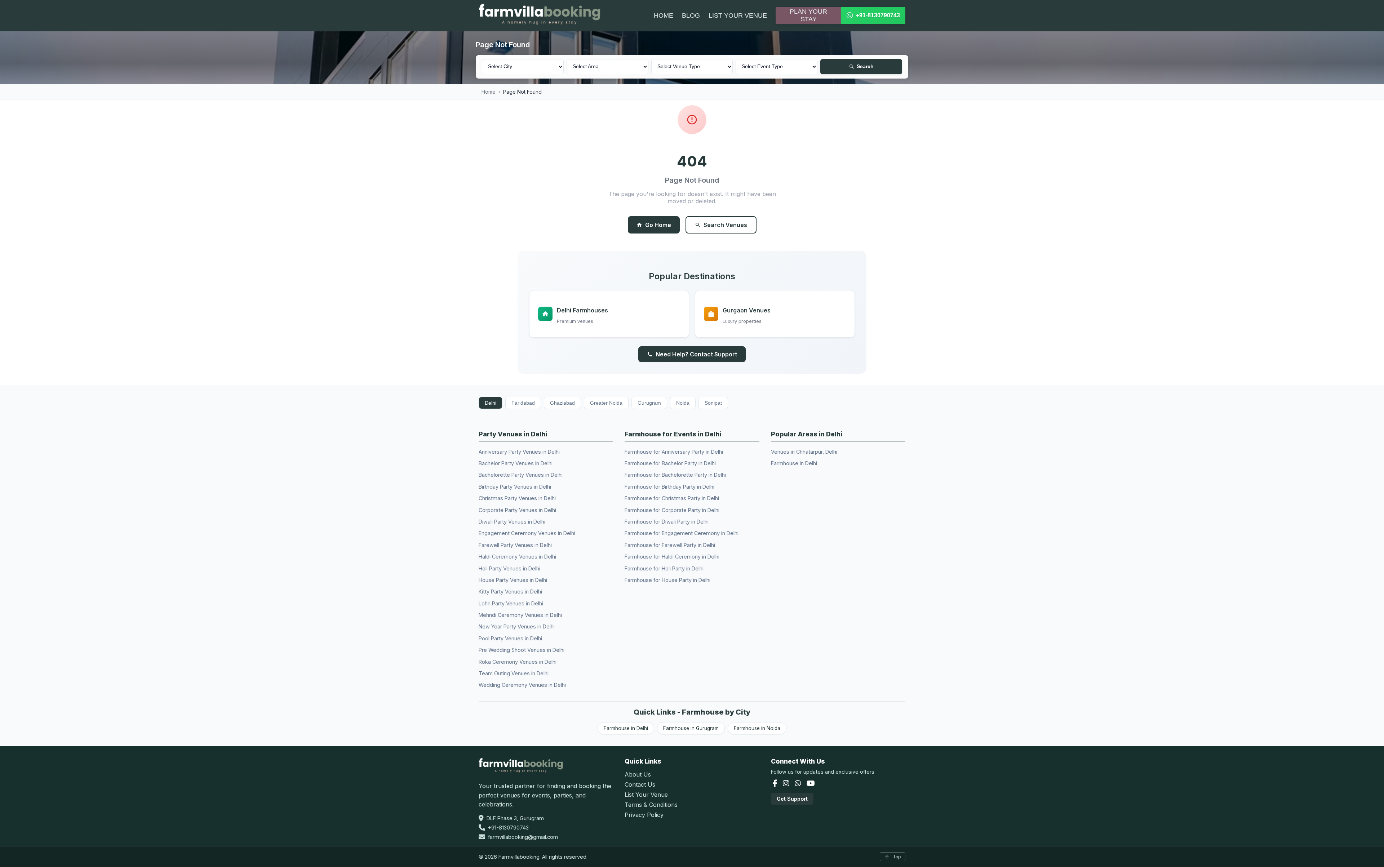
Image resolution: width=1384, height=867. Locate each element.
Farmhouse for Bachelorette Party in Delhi (675, 475)
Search (865, 66)
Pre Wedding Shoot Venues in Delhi (521, 650)
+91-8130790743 (508, 827)
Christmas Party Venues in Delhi (517, 498)
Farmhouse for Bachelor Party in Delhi (670, 463)
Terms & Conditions (651, 804)
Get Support (792, 799)
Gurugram (649, 403)
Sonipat (713, 403)
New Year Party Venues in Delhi (517, 626)
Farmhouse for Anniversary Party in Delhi (674, 452)
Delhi (490, 403)
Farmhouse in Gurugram (691, 728)
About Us (638, 774)
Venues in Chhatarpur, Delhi (804, 452)
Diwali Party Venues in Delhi (512, 522)
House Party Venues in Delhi (513, 580)
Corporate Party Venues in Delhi (517, 510)
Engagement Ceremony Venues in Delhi (527, 533)
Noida (682, 403)
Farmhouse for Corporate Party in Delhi (672, 510)
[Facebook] (776, 783)
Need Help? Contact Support (696, 354)
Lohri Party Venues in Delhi (511, 603)
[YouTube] (811, 783)
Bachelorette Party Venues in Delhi (521, 475)
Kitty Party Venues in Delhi (510, 591)
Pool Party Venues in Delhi (510, 638)
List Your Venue (646, 794)
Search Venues (725, 224)
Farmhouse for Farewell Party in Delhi (670, 545)
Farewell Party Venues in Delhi (515, 545)
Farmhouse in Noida (757, 728)
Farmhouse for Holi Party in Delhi (664, 568)
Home (489, 92)
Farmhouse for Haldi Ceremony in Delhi (672, 556)
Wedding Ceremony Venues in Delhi (522, 685)
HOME (663, 15)
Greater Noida (606, 403)
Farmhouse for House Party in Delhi (667, 580)
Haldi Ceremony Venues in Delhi (517, 556)
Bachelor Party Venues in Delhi (516, 463)
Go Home (658, 224)
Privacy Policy (644, 814)
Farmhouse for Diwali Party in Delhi (667, 522)
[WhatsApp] (799, 783)
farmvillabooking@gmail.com (523, 837)
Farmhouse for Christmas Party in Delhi (672, 498)
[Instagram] (787, 783)
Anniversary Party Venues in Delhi (519, 452)
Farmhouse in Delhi (794, 463)
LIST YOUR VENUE (738, 15)
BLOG (691, 15)
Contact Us (640, 784)
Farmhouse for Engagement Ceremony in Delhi (681, 533)
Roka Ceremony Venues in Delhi (517, 662)
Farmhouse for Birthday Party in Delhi (669, 487)
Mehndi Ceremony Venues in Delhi (520, 615)
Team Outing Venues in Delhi (514, 673)
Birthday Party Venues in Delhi (515, 487)
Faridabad (523, 403)
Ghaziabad (562, 403)
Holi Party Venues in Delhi (509, 568)
